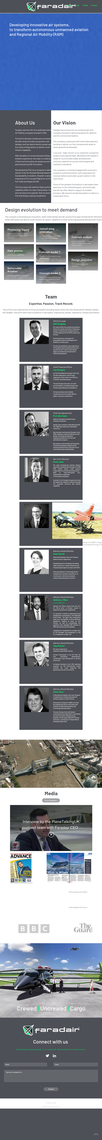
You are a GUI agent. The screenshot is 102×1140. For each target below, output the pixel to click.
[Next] (94, 763)
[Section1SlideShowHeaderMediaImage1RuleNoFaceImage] (51, 782)
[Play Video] (51, 834)
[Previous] (8, 763)
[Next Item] (88, 927)
